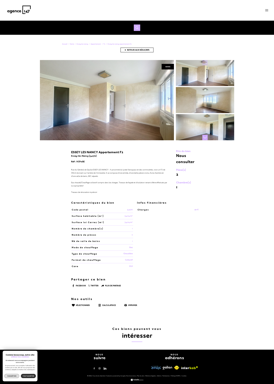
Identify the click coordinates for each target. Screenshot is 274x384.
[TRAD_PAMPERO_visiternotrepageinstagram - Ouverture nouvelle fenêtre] (99, 368)
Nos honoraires (131, 376)
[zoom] (107, 140)
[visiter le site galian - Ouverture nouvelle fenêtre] (167, 368)
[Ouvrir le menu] (266, 10)
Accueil (64, 44)
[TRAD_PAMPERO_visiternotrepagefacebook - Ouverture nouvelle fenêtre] (94, 368)
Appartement (96, 44)
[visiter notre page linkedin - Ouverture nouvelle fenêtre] (105, 368)
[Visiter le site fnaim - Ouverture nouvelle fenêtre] (176, 368)
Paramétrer (11, 376)
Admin (159, 376)
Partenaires (165, 376)
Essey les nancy (82, 44)
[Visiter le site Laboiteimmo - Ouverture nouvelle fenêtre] (137, 380)
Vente (72, 44)
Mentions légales (150, 376)
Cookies (183, 376)
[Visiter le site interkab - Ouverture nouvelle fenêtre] (189, 367)
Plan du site (140, 376)
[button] (205, 137)
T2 (104, 44)
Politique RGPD (175, 376)
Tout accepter (28, 376)
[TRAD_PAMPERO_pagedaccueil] (19, 15)
